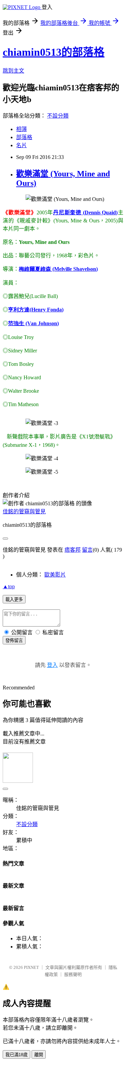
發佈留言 (14, 640)
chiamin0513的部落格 (53, 52)
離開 (38, 1054)
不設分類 (58, 116)
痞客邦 (73, 550)
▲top (9, 586)
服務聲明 (73, 974)
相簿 (21, 129)
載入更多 (14, 599)
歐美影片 (55, 575)
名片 (21, 145)
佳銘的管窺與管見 (24, 511)
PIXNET (31, 967)
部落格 (24, 137)
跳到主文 (13, 71)
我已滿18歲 (16, 1054)
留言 (87, 550)
